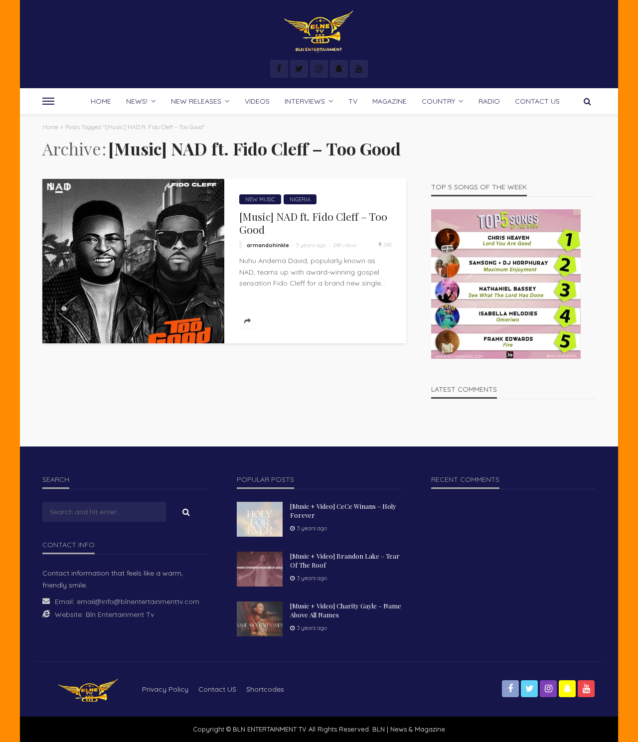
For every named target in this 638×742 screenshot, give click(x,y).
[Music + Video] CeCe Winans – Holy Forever (343, 510)
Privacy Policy (165, 689)
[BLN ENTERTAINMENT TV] (318, 31)
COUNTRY (438, 101)
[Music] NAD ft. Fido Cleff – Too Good (313, 223)
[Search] (587, 101)
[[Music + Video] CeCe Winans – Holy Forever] (260, 519)
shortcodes (265, 689)
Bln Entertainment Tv (120, 614)
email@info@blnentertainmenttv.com (138, 601)
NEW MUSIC (260, 199)
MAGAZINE (389, 101)
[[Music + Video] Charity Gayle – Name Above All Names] (260, 618)
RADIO (489, 101)
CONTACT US (537, 101)
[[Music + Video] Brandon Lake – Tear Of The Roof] (260, 569)
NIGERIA (300, 199)
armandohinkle (268, 245)
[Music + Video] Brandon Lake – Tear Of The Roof (345, 560)
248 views (344, 245)
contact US (217, 689)
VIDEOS (257, 101)
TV (352, 101)
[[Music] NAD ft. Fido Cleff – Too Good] (133, 261)
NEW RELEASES (196, 101)
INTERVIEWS (305, 101)
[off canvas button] (48, 101)
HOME (101, 101)
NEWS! (137, 101)
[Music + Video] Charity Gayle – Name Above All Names (345, 610)
